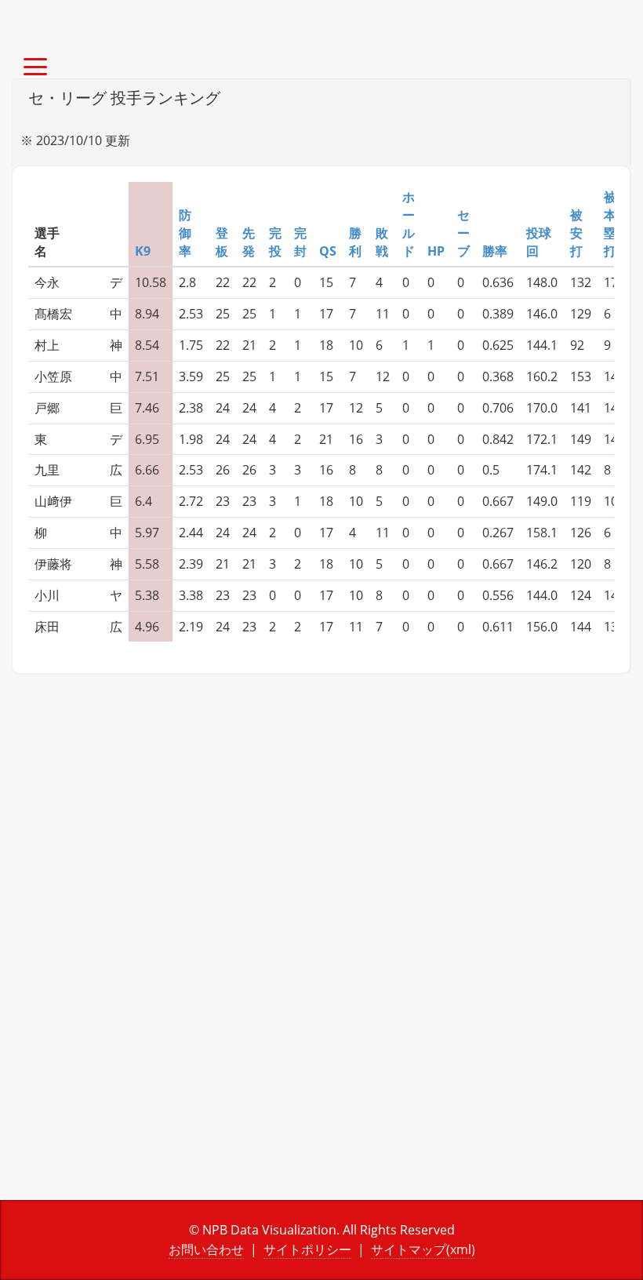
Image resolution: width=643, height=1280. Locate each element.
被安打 (576, 233)
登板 (222, 242)
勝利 (355, 242)
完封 (300, 242)
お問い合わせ (206, 1249)
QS (327, 251)
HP (436, 251)
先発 (248, 242)
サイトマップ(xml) (423, 1249)
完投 (275, 242)
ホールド (408, 224)
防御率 (185, 233)
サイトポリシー (307, 1249)
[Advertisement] (321, 823)
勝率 (494, 251)
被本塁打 (610, 224)
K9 (143, 251)
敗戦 (382, 242)
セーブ (463, 233)
